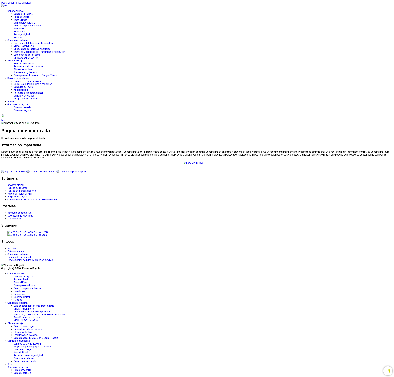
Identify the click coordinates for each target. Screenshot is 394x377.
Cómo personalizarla (24, 22)
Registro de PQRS (17, 196)
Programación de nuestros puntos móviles (30, 260)
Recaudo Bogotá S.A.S (19, 212)
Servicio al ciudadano (18, 78)
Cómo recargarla (22, 110)
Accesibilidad (21, 89)
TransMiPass (21, 19)
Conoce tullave (15, 11)
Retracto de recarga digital (28, 92)
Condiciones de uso (24, 95)
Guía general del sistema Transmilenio (34, 43)
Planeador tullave (23, 69)
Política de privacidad (19, 257)
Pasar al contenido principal (16, 2)
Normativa (19, 31)
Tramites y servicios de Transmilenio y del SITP (39, 51)
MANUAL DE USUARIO (26, 57)
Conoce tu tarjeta (23, 13)
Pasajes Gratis (21, 16)
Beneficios (19, 28)
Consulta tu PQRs (23, 86)
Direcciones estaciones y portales (32, 48)
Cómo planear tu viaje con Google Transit (36, 75)
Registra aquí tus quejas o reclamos (33, 84)
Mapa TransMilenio (24, 46)
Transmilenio (14, 218)
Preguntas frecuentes (26, 98)
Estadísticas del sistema (27, 54)
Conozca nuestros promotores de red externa (32, 199)
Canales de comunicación (27, 81)
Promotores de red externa (28, 66)
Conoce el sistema (17, 40)
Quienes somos (15, 251)
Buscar (11, 101)
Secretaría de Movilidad (20, 215)
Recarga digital (22, 34)
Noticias (18, 37)
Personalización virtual (19, 193)
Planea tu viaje (15, 60)
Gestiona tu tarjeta (17, 104)
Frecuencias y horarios (26, 72)
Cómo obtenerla (22, 107)
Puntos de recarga (24, 63)
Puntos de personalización (28, 25)
